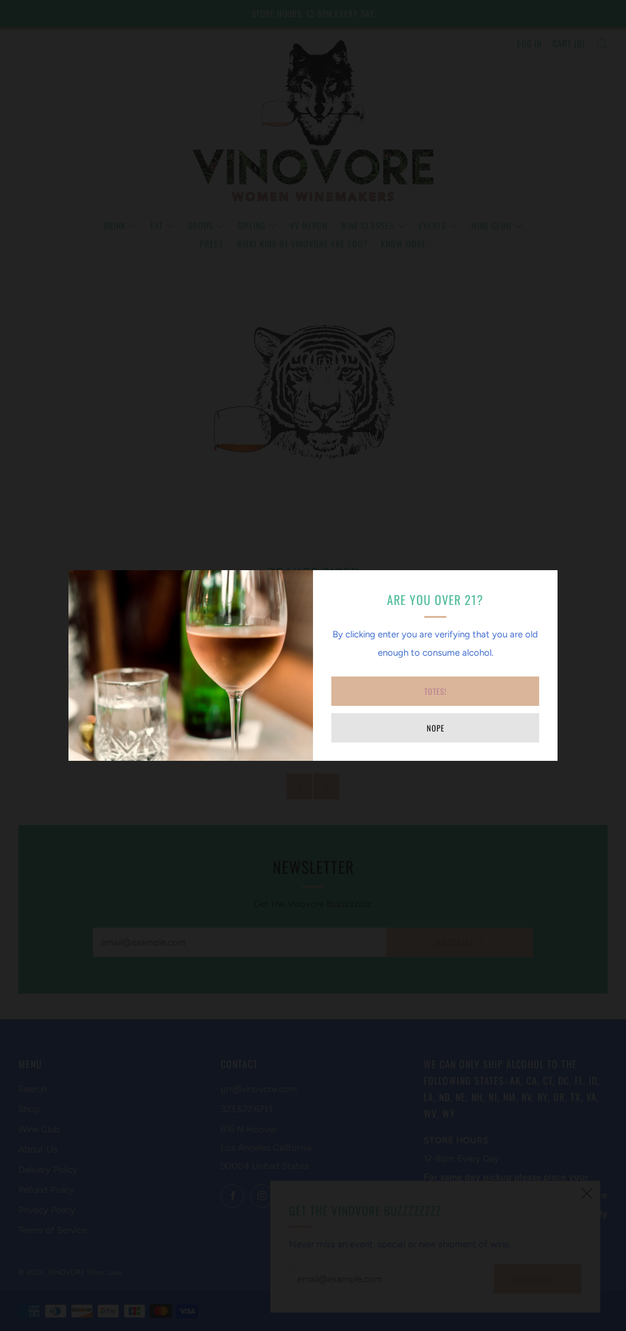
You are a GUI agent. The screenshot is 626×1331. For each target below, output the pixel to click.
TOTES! (435, 691)
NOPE (435, 728)
